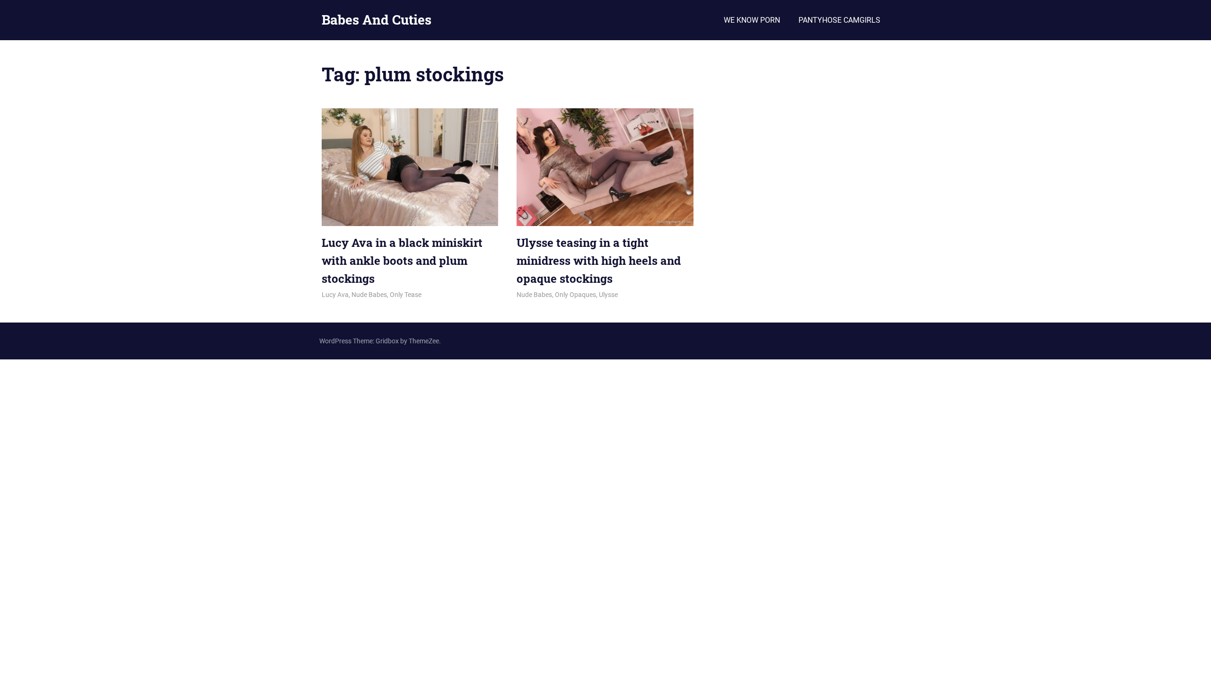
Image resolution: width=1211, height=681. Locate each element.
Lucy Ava (335, 294)
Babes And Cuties (376, 19)
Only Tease (405, 294)
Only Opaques (575, 294)
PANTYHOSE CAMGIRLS (839, 20)
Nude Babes (369, 294)
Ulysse (608, 294)
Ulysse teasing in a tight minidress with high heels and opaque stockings (599, 261)
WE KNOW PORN (752, 20)
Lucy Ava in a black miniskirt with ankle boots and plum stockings (402, 261)
